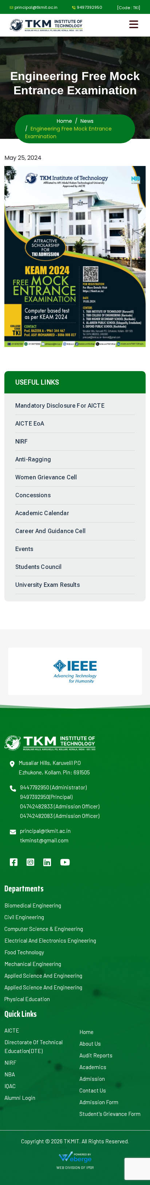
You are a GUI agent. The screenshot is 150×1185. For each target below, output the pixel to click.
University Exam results (47, 584)
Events (24, 549)
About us (90, 1043)
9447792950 (34, 787)
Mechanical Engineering (32, 964)
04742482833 (36, 806)
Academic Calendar (42, 513)
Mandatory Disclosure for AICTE (59, 405)
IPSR (90, 1167)
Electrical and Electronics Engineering (50, 940)
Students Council (38, 566)
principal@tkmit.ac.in (36, 7)
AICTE (11, 1030)
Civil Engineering (24, 917)
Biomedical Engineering (32, 905)
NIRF (21, 441)
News (87, 121)
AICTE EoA (29, 423)
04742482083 (36, 815)
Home (64, 121)
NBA (9, 1074)
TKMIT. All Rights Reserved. (96, 1141)
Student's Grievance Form (110, 1113)
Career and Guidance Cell (50, 531)
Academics (92, 1067)
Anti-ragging (33, 459)
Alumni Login (19, 1097)
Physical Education (27, 999)
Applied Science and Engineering (43, 975)
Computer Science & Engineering (43, 928)
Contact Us (92, 1090)
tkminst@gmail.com (44, 840)
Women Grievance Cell (46, 477)
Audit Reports (95, 1055)
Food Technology (24, 952)
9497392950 (89, 7)
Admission (92, 1078)
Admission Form (98, 1102)
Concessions (33, 495)
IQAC (10, 1086)
